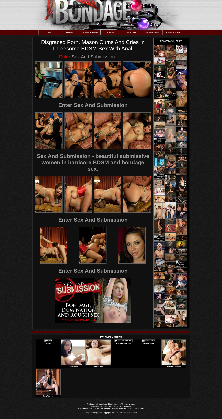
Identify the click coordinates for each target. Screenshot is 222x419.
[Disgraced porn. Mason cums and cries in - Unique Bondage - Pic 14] (92, 245)
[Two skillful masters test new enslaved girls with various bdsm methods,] (170, 171)
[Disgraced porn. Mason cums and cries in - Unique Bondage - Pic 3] (107, 79)
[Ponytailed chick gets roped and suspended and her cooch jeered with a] (181, 117)
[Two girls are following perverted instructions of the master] (159, 125)
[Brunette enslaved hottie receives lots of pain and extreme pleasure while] (181, 317)
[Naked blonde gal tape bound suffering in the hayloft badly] (181, 99)
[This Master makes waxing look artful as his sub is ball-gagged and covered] (181, 151)
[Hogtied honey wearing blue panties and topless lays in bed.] (181, 277)
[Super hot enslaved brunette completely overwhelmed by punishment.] (170, 257)
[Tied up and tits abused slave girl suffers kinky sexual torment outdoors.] (181, 299)
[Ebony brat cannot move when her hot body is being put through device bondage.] (181, 171)
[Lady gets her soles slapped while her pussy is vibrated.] (181, 201)
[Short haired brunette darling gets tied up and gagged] (181, 129)
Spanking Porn (152, 32)
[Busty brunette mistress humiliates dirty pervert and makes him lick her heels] (170, 305)
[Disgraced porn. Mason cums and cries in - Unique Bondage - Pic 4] (137, 79)
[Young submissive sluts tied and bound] (181, 285)
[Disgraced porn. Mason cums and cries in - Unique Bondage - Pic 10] (78, 194)
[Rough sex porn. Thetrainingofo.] (181, 83)
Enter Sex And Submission (93, 105)
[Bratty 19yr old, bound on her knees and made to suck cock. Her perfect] (170, 198)
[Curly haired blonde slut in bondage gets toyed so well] (181, 144)
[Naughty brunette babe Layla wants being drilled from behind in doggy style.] (159, 289)
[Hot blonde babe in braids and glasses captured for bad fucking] (159, 75)
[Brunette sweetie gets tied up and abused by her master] (159, 296)
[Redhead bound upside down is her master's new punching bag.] (170, 221)
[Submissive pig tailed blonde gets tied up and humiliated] (181, 72)
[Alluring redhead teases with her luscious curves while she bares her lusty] (159, 227)
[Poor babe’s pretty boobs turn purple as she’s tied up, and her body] (159, 318)
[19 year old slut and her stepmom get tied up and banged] (159, 107)
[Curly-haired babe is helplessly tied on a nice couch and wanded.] (159, 154)
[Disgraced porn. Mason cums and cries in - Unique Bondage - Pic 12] (137, 194)
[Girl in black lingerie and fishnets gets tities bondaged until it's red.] (159, 268)
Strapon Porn (173, 32)
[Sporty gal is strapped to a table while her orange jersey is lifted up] (159, 261)
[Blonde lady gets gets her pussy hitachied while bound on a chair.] (181, 252)
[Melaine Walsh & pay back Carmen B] (170, 210)
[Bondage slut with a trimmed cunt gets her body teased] (159, 211)
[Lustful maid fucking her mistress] (159, 162)
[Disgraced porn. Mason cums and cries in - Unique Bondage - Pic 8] (137, 130)
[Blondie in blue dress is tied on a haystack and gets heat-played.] (170, 265)
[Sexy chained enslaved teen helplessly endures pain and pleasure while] (170, 228)
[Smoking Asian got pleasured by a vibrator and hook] (159, 169)
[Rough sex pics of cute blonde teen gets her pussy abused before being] (159, 191)
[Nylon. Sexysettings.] (181, 56)
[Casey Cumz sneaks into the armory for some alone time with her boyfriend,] (170, 271)
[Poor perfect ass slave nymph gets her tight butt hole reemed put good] (181, 194)
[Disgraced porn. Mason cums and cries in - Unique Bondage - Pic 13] (53, 245)
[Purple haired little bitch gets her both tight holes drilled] (170, 250)
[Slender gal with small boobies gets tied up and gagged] (170, 297)
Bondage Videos (90, 32)
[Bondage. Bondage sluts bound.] (170, 111)
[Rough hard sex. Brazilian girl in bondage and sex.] (170, 164)
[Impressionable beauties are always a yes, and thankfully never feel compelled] (181, 292)
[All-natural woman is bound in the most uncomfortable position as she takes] (181, 183)
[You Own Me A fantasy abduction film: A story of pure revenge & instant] (170, 91)
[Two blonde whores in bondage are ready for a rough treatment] (181, 270)
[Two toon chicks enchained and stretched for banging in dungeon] (159, 133)
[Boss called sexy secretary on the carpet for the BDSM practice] (159, 147)
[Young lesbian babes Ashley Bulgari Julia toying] (181, 226)
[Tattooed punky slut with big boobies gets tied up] (159, 282)
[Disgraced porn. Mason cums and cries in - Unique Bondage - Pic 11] (107, 194)
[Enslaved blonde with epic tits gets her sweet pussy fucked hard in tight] (170, 158)
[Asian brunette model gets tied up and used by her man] (159, 325)
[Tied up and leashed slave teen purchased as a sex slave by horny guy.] (170, 237)
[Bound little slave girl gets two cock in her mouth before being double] (181, 238)
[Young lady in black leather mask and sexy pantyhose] (181, 244)
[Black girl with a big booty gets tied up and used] (170, 284)
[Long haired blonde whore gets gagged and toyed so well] (170, 191)
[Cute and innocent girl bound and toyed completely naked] (181, 258)
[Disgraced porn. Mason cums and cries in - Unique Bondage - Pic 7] (107, 130)
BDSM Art (111, 32)
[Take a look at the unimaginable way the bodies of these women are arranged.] (181, 207)
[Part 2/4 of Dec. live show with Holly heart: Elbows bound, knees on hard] (170, 145)
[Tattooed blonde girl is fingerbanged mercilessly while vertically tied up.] (181, 111)
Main (49, 32)
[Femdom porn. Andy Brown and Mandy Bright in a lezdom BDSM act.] (170, 312)
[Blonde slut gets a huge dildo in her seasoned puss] (159, 89)
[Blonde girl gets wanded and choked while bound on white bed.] (159, 68)
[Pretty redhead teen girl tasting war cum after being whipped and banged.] (159, 199)
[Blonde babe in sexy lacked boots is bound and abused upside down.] (159, 119)
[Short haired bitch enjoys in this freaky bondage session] (181, 123)
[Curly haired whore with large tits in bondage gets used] (170, 104)
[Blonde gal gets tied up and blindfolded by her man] (170, 69)
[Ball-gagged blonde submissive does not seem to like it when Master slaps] (181, 214)
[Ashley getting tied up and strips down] (159, 61)
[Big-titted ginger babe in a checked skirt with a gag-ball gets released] (159, 307)
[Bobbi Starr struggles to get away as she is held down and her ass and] (170, 48)
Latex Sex (131, 32)
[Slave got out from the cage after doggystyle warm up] (181, 305)
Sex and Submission (87, 56)
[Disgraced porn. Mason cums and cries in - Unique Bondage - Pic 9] (49, 194)
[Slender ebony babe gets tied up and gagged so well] (181, 158)
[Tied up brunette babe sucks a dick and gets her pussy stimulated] (170, 76)
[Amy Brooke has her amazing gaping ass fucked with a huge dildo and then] (159, 48)
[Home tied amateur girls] (170, 120)
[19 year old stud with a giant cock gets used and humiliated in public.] (159, 275)
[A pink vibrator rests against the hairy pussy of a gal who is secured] (170, 134)
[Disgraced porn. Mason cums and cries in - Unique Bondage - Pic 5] (49, 130)
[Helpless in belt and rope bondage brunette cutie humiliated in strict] (170, 277)
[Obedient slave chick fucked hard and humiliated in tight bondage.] (170, 55)
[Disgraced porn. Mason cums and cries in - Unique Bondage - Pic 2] (78, 79)
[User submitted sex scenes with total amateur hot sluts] (170, 84)
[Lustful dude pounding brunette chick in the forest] (181, 49)
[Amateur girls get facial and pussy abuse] (181, 137)
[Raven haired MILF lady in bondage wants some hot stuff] (181, 164)
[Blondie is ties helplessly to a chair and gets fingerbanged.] (159, 96)
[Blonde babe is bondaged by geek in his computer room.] (170, 185)
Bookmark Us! (127, 25)
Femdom (69, 32)
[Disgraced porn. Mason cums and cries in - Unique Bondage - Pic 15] (132, 245)
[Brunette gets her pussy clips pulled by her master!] (170, 244)
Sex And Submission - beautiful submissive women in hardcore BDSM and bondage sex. (93, 162)
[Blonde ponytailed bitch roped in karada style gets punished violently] (159, 250)
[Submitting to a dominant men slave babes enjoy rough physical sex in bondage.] (159, 184)
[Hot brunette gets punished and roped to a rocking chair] (170, 290)
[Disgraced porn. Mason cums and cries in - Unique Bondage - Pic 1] (49, 79)
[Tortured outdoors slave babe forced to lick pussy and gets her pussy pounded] (170, 178)
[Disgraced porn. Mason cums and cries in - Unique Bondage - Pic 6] (78, 130)
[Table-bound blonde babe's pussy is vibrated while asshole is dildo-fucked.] (170, 63)
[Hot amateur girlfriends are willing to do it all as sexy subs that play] (181, 65)
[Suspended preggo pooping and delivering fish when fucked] (170, 319)
